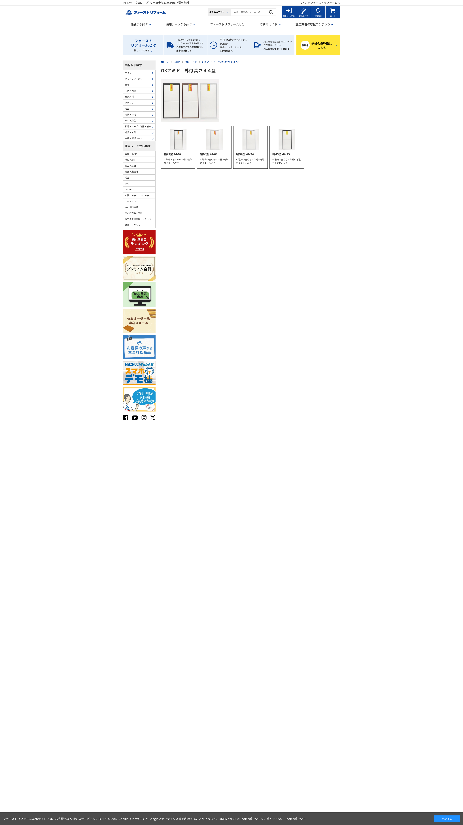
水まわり (129, 102)
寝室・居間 (130, 165)
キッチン (129, 189)
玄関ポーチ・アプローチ (137, 195)
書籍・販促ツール (133, 138)
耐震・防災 (130, 114)
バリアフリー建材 (133, 78)
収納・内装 (130, 90)
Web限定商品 (131, 207)
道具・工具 (130, 132)
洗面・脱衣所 (131, 171)
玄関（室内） (131, 153)
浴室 (127, 177)
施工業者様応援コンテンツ (138, 219)
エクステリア (131, 201)
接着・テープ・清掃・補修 (138, 126)
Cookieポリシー (295, 819)
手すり (128, 72)
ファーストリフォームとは (227, 24)
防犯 (127, 108)
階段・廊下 (130, 159)
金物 (127, 84)
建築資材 (129, 96)
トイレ (128, 183)
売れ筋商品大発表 (133, 213)
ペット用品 (130, 120)
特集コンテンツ (132, 225)
